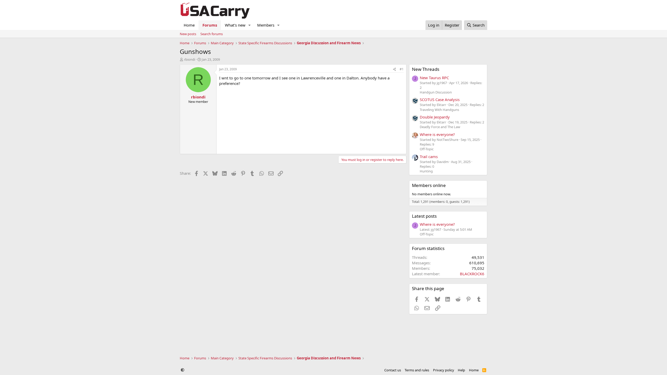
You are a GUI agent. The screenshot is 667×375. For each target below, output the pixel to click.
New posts (188, 34)
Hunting (426, 171)
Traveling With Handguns (439, 109)
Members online (429, 185)
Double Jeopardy (435, 117)
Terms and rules (417, 370)
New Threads (425, 69)
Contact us (392, 370)
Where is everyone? (437, 134)
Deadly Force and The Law (440, 126)
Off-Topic (427, 149)
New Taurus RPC (434, 77)
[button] (249, 25)
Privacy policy (443, 370)
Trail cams (429, 156)
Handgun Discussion (436, 92)
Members (265, 25)
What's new (235, 25)
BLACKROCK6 (472, 273)
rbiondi (189, 59)
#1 (402, 69)
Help (461, 370)
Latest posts (424, 216)
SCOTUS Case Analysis (440, 99)
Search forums (211, 34)
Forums (209, 25)
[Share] (394, 69)
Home (189, 25)
